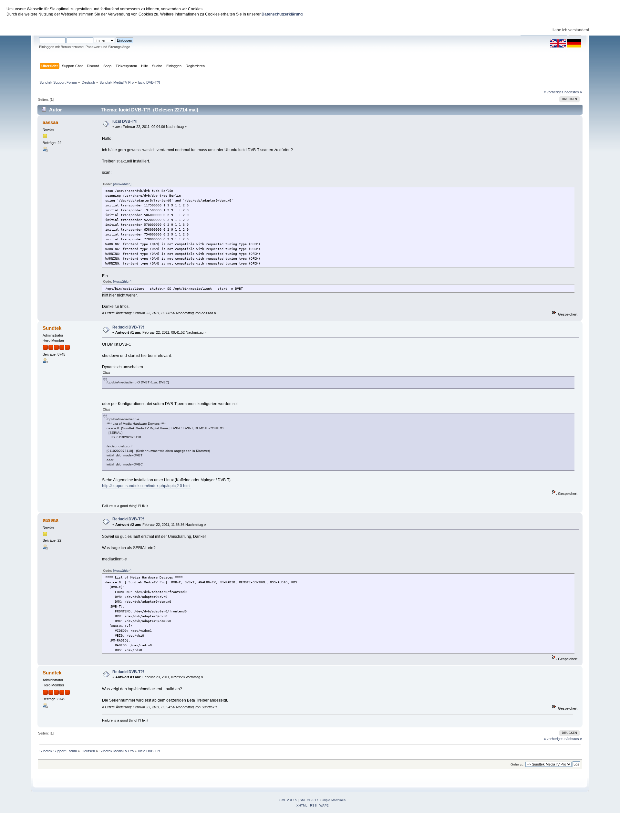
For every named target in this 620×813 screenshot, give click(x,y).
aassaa (50, 122)
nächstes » (573, 92)
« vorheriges (553, 92)
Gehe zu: (517, 764)
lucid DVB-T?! (125, 121)
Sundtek (52, 328)
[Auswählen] (122, 184)
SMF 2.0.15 (288, 800)
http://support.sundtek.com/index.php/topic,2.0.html (146, 486)
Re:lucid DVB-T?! (128, 327)
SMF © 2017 (309, 800)
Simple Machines (333, 800)
